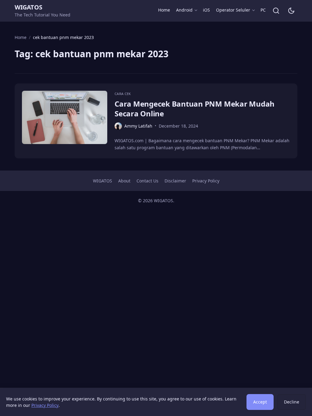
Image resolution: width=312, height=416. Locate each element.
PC (263, 10)
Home (164, 10)
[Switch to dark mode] (291, 11)
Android (184, 10)
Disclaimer (175, 181)
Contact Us (147, 181)
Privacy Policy (205, 181)
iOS (206, 10)
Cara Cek (123, 93)
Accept (260, 402)
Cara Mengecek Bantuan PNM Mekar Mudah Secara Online (195, 108)
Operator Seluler (233, 10)
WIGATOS (28, 7)
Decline (291, 402)
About (124, 181)
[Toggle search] (276, 10)
